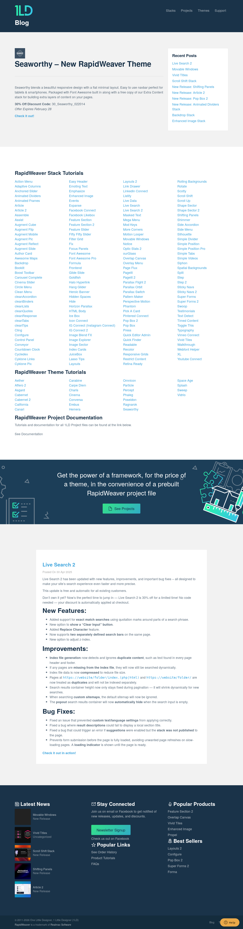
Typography (185, 330)
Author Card (23, 253)
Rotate (182, 186)
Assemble (22, 215)
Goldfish (75, 277)
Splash (182, 385)
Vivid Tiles (184, 339)
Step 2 (182, 282)
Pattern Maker (133, 296)
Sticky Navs (185, 286)
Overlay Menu (133, 263)
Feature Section (80, 219)
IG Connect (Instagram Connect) (92, 325)
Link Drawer (131, 186)
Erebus (74, 404)
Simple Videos (187, 258)
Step (180, 277)
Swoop (182, 306)
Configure (22, 334)
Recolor (128, 349)
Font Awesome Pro (82, 258)
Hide (72, 301)
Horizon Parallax (80, 306)
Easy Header (78, 181)
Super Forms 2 (188, 301)
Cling (18, 330)
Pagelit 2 (129, 277)
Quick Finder (132, 339)
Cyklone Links (25, 358)
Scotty (181, 191)
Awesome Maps (26, 258)
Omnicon (129, 380)
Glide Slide (76, 272)
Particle (128, 385)
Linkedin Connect (135, 191)
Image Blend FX (80, 334)
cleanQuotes (24, 310)
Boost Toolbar (24, 272)
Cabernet (21, 394)
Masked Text (132, 215)
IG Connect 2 (78, 330)
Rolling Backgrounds (192, 181)
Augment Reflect (26, 243)
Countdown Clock (27, 349)
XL (179, 354)
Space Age (185, 380)
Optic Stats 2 (132, 248)
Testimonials (186, 310)
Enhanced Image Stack (188, 120)
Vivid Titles (180, 75)
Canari (19, 409)
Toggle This (185, 325)
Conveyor (21, 344)
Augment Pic (24, 239)
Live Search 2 (182, 63)
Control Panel (24, 339)
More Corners (133, 229)
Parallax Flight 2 (134, 282)
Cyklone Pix (23, 363)
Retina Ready (132, 363)
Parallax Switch (134, 291)
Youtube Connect (189, 358)
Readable (130, 344)
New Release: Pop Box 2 (190, 98)
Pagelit (128, 272)
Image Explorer (80, 339)
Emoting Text (78, 186)
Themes (203, 10)
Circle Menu (23, 286)
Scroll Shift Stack (184, 80)
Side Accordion (188, 224)
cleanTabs (22, 320)
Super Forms (186, 296)
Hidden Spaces (80, 296)
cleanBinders (24, 301)
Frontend (75, 267)
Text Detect (185, 315)
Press (127, 330)
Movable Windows (185, 69)
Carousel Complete (28, 277)
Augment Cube (25, 224)
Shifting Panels (188, 215)
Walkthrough (186, 344)
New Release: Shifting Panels (193, 86)
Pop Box (129, 325)
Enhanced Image (81, 195)
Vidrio (181, 394)
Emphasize (77, 191)
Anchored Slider (26, 191)
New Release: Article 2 (188, 92)
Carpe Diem (77, 385)
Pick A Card (131, 310)
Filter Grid (76, 239)
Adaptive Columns (28, 186)
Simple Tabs (186, 253)
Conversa (76, 399)
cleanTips (21, 325)
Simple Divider (187, 239)
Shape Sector (187, 205)
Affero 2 (20, 385)
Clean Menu (23, 291)
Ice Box (74, 315)
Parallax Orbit (132, 286)
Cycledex (21, 354)
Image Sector (78, 344)
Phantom (129, 306)
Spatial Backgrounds (192, 267)
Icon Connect (78, 320)
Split (180, 272)
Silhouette (184, 234)
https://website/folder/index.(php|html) (101, 677)
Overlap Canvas (134, 258)
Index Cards (77, 349)
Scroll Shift (185, 195)
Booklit (19, 267)
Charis (73, 390)
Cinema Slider (25, 282)
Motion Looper (133, 234)
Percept (128, 390)
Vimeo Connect (188, 334)
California (21, 404)
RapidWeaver (22, 924)
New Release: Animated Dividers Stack (195, 106)
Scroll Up (183, 200)
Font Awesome (79, 253)
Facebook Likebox (82, 215)
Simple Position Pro (191, 248)
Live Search (131, 205)
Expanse (75, 205)
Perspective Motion (136, 301)
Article (19, 205)
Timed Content (187, 320)
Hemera (74, 409)
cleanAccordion (26, 296)
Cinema (74, 394)
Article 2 (21, 210)
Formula (75, 263)
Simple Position (188, 243)
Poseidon (129, 399)
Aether (19, 380)
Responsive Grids (135, 354)
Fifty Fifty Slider (80, 234)
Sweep (182, 390)
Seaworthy (130, 409)
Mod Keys (130, 224)
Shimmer (183, 219)
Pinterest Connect (136, 315)
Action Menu (24, 181)
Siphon (182, 263)
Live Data (130, 200)
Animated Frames (27, 200)
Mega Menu (131, 219)
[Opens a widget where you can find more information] (229, 922)
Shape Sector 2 (188, 210)
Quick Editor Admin (136, 334)
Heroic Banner (79, 291)
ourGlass (129, 253)
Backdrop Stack (183, 114)
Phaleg (128, 394)
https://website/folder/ (168, 677)
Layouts (74, 363)
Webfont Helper (188, 349)
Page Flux (130, 267)
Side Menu (185, 229)
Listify (127, 195)
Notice (127, 243)
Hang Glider (77, 286)
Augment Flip (24, 229)
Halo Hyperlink (79, 282)
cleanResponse (26, 315)
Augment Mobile (26, 234)
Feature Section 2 (81, 224)
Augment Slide (25, 248)
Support (220, 10)
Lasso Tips (76, 358)
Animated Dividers (28, 195)
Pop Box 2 (130, 320)
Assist (19, 219)
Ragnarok (130, 404)
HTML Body (77, 310)
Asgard (20, 390)
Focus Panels (78, 248)
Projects (186, 10)
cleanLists (22, 306)
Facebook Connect (82, 210)
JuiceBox (75, 354)
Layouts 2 (130, 181)
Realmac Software (61, 924)
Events (74, 200)
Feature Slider (79, 229)
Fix (71, 243)
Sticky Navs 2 (187, 291)
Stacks (171, 10)
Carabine (75, 380)
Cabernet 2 (23, 399)
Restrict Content (134, 358)
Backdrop (21, 263)
